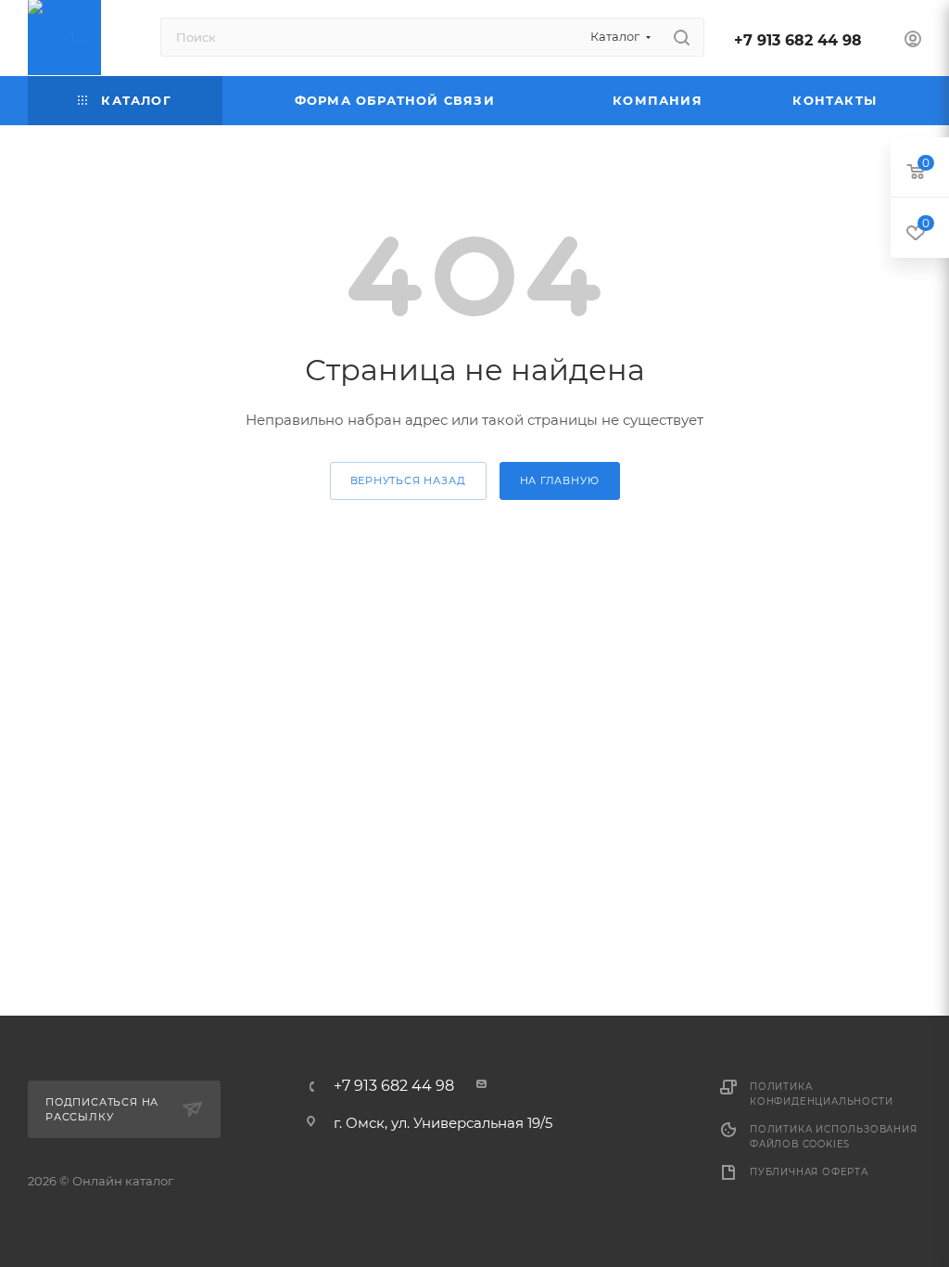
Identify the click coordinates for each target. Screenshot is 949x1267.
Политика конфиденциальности (821, 1094)
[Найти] (681, 37)
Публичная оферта (809, 1172)
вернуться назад (408, 480)
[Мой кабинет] (913, 41)
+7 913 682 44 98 (798, 40)
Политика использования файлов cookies (833, 1136)
